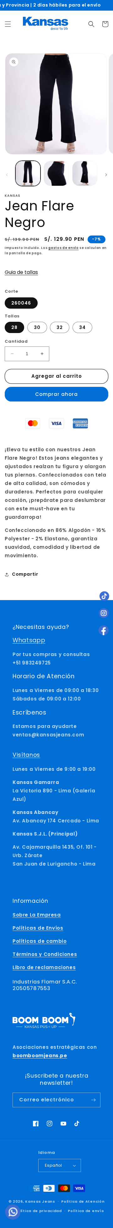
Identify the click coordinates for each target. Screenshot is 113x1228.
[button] (8, 24)
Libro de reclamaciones (44, 967)
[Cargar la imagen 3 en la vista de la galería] (84, 173)
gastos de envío (63, 247)
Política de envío (86, 1210)
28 (14, 327)
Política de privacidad (38, 1210)
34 (82, 327)
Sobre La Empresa (37, 915)
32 (59, 327)
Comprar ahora (56, 394)
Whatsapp (29, 640)
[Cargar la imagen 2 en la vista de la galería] (56, 173)
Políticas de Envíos (38, 928)
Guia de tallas (21, 272)
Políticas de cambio (40, 941)
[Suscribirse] (93, 1100)
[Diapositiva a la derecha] (106, 175)
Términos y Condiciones (45, 954)
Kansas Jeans (40, 1201)
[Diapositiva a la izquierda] (7, 175)
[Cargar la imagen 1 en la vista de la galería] (27, 173)
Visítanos (26, 755)
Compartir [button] (25, 574)
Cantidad (16, 341)
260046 (21, 303)
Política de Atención (83, 1201)
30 (37, 327)
